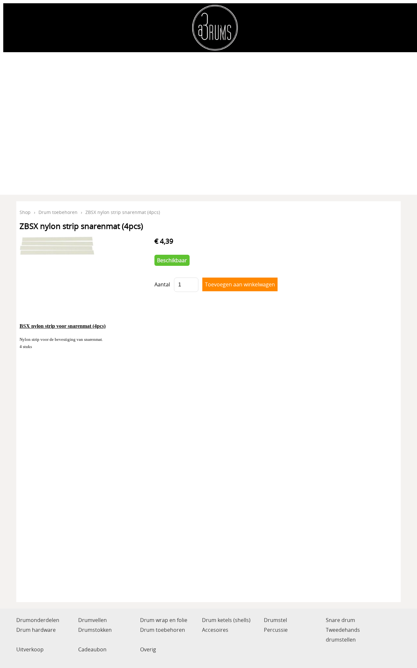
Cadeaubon (92, 649)
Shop (25, 212)
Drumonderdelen (37, 620)
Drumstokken (95, 629)
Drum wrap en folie (163, 620)
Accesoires (215, 629)
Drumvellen (92, 620)
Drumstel (275, 620)
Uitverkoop (30, 649)
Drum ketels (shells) (226, 620)
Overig (148, 649)
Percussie (276, 629)
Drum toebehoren (58, 212)
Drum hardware (36, 629)
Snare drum (340, 620)
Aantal (162, 284)
